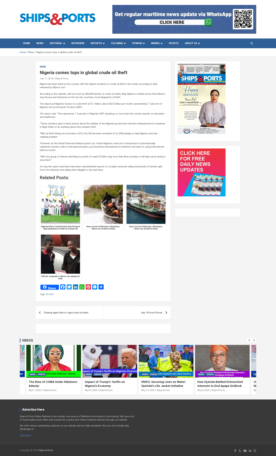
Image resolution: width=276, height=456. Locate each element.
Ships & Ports (61, 78)
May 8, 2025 (203, 390)
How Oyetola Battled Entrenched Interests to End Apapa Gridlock (220, 384)
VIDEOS (27, 340)
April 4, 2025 (91, 390)
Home (26, 43)
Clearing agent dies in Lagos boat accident (66, 312)
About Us (191, 43)
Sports (174, 43)
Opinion (137, 43)
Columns (117, 43)
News (39, 43)
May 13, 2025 (148, 390)
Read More (25, 434)
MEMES (155, 43)
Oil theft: (50, 294)
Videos (41, 374)
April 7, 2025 (35, 390)
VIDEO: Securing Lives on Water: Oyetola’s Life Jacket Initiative (163, 384)
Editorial (56, 43)
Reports (96, 43)
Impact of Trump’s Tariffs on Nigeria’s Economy (105, 384)
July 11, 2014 (46, 78)
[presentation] (249, 340)
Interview (77, 43)
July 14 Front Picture (151, 312)
